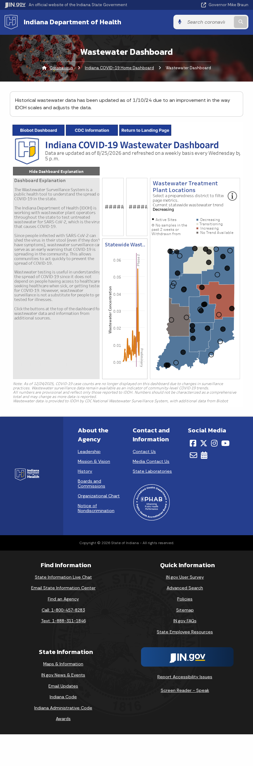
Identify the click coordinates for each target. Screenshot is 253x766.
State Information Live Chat (63, 577)
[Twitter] (203, 443)
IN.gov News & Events (63, 675)
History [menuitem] (85, 471)
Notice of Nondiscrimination (96, 508)
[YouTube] (225, 443)
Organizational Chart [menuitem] (99, 496)
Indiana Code (63, 697)
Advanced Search (185, 588)
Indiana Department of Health (72, 22)
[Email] (193, 455)
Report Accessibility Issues (184, 677)
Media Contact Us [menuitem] (151, 461)
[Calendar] (204, 455)
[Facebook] (193, 443)
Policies (185, 599)
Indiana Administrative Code (63, 708)
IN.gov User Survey (185, 577)
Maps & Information (63, 664)
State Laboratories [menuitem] (152, 471)
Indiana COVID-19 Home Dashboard (119, 67)
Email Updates (63, 686)
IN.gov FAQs (185, 621)
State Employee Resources (185, 632)
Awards (63, 718)
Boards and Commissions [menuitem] (91, 483)
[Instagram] (214, 443)
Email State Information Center (63, 588)
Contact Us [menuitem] (144, 451)
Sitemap (185, 610)
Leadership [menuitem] (89, 451)
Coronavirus (61, 67)
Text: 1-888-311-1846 (63, 621)
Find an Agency (63, 599)
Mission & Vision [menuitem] (94, 461)
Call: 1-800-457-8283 (63, 610)
